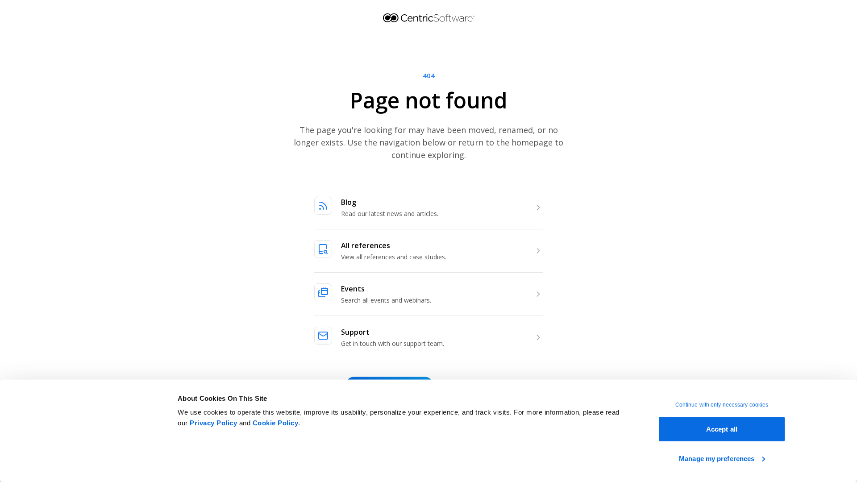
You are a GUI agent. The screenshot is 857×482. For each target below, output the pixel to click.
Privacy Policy (213, 423)
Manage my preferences (716, 458)
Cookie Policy (276, 423)
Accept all (721, 429)
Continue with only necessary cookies (722, 405)
